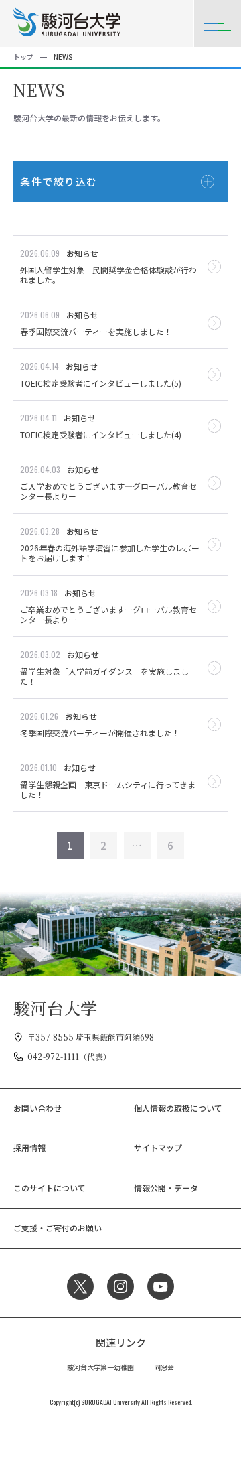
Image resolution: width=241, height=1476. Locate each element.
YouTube (160, 1286)
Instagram (120, 1286)
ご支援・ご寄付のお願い (57, 1227)
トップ (23, 57)
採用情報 (29, 1147)
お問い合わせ (37, 1108)
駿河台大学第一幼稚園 (100, 1367)
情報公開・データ (166, 1187)
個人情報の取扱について (178, 1108)
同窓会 (164, 1367)
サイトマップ (158, 1147)
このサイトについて (49, 1187)
